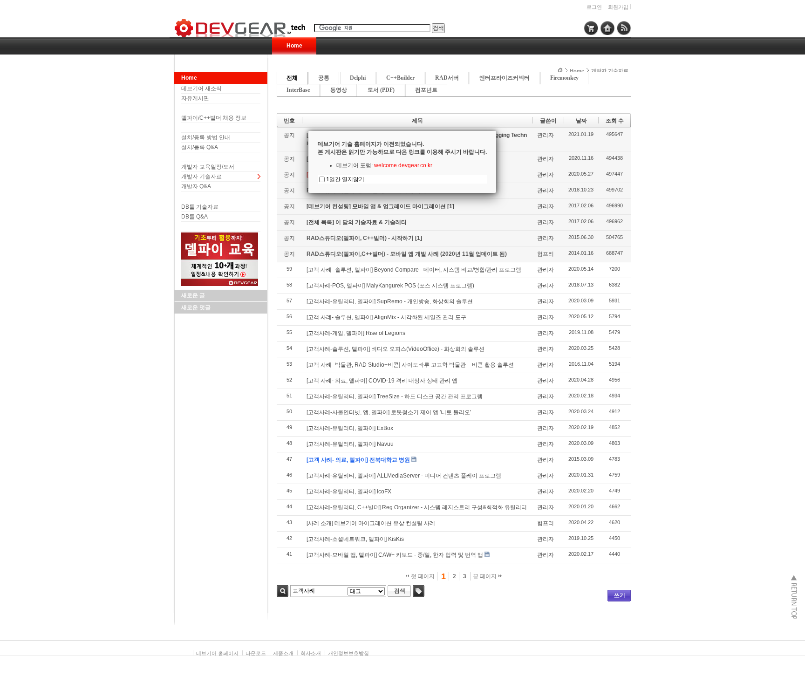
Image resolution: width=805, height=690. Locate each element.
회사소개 (310, 653)
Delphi (358, 78)
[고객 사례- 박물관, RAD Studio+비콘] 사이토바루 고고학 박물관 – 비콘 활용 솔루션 (410, 365)
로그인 (594, 7)
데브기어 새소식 (201, 88)
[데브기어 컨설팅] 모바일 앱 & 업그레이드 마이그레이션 (377, 206)
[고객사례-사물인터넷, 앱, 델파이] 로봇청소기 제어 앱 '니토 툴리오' (389, 412)
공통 (323, 78)
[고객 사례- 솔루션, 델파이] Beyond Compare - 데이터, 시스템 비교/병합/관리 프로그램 (414, 269)
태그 (418, 591)
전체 (292, 78)
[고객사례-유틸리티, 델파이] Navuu (350, 444)
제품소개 (283, 653)
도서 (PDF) (381, 90)
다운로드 (256, 653)
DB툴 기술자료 (199, 207)
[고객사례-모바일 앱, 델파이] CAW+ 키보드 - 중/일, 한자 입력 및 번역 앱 (395, 555)
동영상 (338, 90)
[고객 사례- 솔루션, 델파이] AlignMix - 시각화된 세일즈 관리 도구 (386, 317)
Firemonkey (564, 78)
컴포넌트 (426, 90)
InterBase (298, 90)
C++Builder (400, 78)
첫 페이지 (422, 576)
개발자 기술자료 (201, 176)
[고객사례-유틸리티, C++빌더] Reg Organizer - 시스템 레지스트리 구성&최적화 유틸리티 (417, 507)
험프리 (545, 254)
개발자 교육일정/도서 (207, 167)
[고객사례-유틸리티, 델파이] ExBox (350, 428)
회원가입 (618, 7)
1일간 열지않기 (345, 179)
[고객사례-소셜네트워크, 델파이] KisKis (355, 539)
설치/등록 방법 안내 (205, 137)
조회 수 (615, 120)
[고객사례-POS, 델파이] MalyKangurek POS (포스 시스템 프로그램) (390, 285)
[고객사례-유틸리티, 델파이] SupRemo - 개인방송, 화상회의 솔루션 (390, 301)
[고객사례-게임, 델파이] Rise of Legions (356, 333)
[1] (450, 206)
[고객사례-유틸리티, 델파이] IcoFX (349, 491)
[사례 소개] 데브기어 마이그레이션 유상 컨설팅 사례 (371, 523)
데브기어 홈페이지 (217, 653)
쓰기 (619, 595)
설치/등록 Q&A (199, 147)
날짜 (581, 120)
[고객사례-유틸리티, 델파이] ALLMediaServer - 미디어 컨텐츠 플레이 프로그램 (404, 475)
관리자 (545, 135)
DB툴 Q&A (194, 216)
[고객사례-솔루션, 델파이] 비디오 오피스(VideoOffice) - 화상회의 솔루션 (395, 349)
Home (294, 45)
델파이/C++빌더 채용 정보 (213, 118)
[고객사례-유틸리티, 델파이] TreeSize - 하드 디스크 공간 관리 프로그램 (395, 396)
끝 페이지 (485, 576)
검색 (282, 591)
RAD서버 (447, 78)
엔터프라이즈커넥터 (504, 78)
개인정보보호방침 (348, 653)
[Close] (496, 131)
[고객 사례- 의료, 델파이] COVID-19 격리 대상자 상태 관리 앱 (382, 380)
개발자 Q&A (196, 186)
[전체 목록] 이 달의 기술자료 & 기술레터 (357, 222)
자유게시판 (195, 98)
